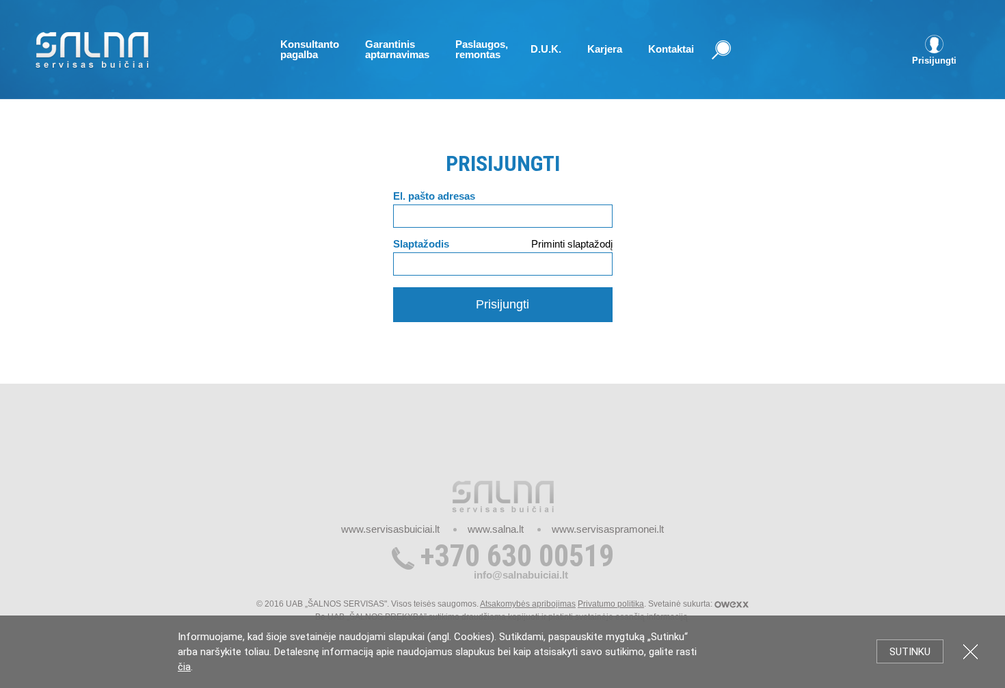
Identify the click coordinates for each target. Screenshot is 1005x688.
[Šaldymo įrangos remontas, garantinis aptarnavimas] (503, 495)
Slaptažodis (421, 244)
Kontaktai (671, 49)
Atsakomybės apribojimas (528, 604)
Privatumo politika (611, 604)
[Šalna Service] (92, 50)
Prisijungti (502, 304)
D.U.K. (546, 49)
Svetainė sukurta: (681, 604)
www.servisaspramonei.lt (608, 529)
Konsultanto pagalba (309, 49)
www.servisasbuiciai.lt (390, 529)
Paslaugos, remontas (481, 49)
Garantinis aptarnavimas (397, 49)
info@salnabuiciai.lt (521, 575)
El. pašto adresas (434, 196)
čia (184, 667)
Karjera (604, 49)
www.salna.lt (496, 529)
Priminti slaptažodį (572, 244)
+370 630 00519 (517, 556)
